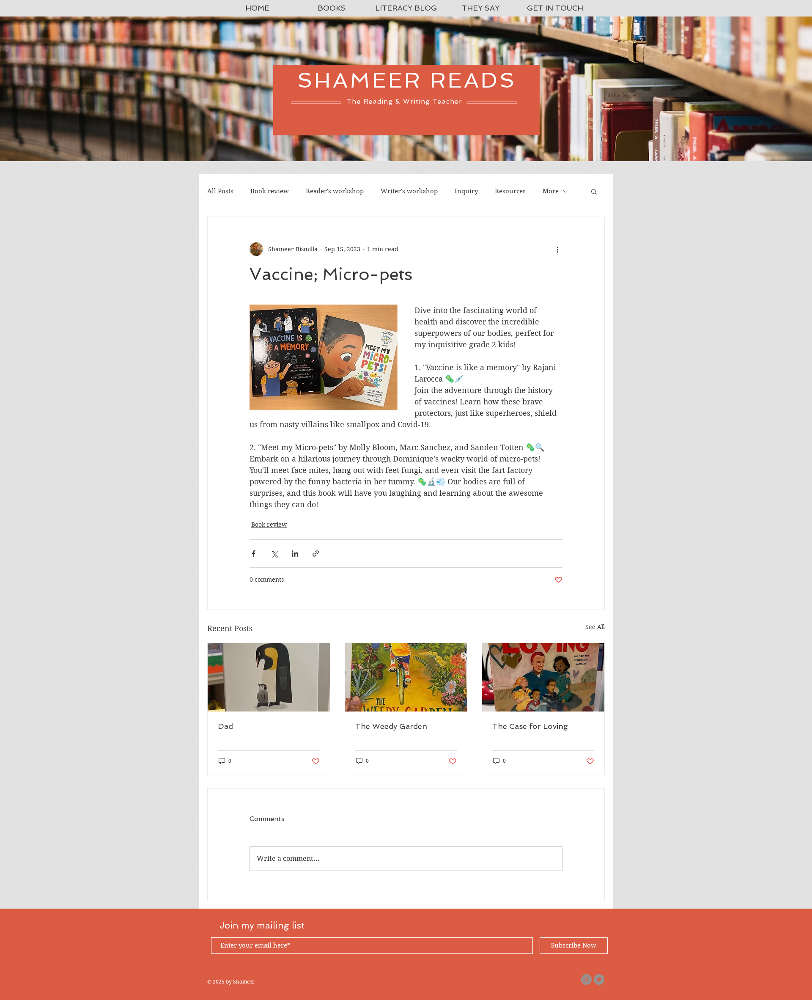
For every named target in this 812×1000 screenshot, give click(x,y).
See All (595, 627)
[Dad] (269, 677)
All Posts (220, 191)
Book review (269, 191)
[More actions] (557, 249)
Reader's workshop (335, 191)
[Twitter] (599, 979)
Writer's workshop (409, 191)
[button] (594, 191)
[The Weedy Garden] (406, 677)
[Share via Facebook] (254, 553)
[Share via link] (316, 553)
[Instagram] (586, 979)
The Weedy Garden (391, 726)
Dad (225, 726)
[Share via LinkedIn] (295, 553)
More (551, 191)
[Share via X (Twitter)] (274, 553)
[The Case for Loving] (543, 677)
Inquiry (466, 191)
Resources (510, 191)
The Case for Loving (530, 726)
